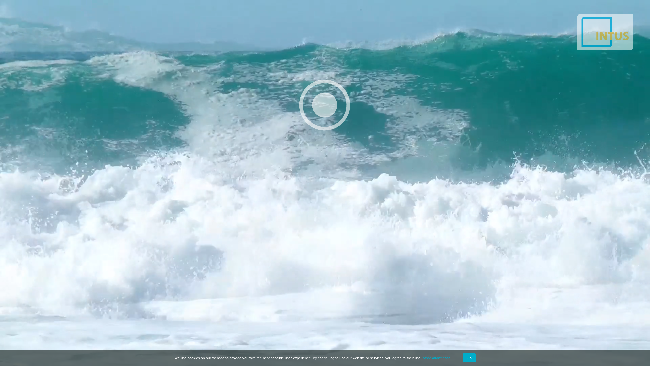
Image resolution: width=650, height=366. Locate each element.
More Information (436, 358)
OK (469, 358)
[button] (324, 105)
